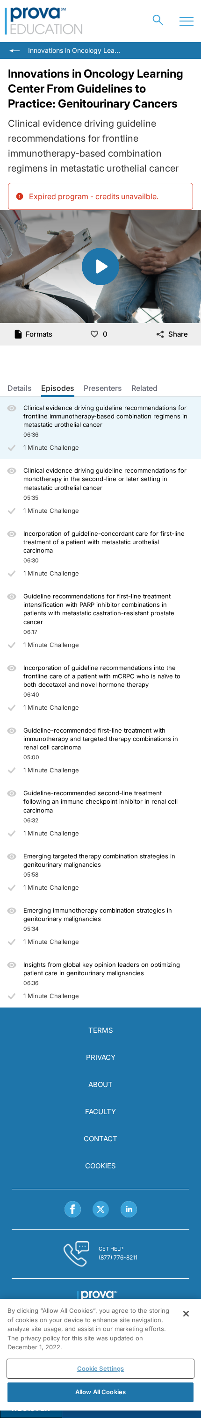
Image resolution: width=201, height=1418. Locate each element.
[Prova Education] (44, 21)
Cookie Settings (100, 1368)
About (100, 1084)
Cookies (100, 1165)
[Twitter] (101, 1209)
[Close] (186, 1313)
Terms (100, 1030)
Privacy (100, 1057)
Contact (100, 1138)
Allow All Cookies (100, 1392)
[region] (100, 1355)
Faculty (100, 1111)
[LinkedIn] (129, 1209)
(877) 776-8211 (118, 1257)
